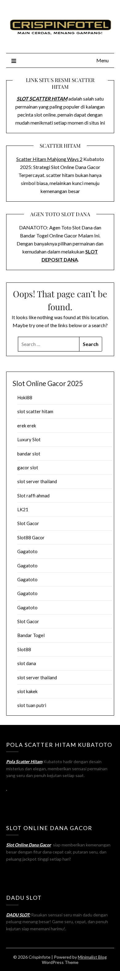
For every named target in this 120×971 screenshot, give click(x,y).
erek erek (26, 425)
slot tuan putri (31, 705)
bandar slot (28, 453)
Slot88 (24, 649)
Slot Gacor (28, 523)
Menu (102, 60)
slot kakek (27, 691)
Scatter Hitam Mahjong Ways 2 (49, 159)
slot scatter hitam (35, 411)
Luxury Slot (29, 439)
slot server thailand (37, 481)
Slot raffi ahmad (33, 495)
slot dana (26, 663)
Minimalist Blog (92, 957)
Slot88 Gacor (31, 537)
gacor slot (27, 467)
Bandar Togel (31, 635)
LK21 (22, 509)
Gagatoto (27, 551)
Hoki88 (24, 397)
